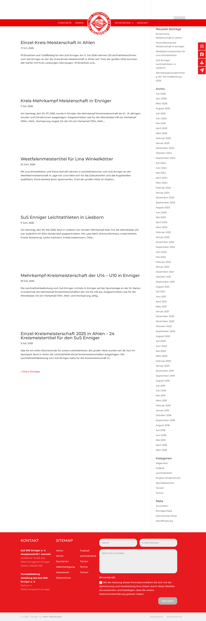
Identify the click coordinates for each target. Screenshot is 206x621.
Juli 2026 (161, 93)
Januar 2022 (162, 266)
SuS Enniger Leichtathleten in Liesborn (62, 217)
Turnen (84, 572)
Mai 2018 (160, 440)
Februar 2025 (163, 138)
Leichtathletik (164, 473)
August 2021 (162, 286)
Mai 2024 (161, 172)
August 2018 (163, 425)
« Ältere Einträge (30, 371)
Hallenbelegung (65, 566)
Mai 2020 (161, 351)
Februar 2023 (163, 232)
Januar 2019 (162, 410)
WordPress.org (164, 520)
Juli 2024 (161, 163)
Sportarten (122, 23)
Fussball (84, 550)
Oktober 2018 (163, 415)
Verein (79, 23)
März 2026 (161, 103)
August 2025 (163, 108)
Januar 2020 (163, 365)
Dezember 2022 (165, 242)
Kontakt (142, 23)
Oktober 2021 (163, 276)
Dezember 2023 (165, 197)
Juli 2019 (160, 385)
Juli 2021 (160, 291)
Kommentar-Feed (166, 515)
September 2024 (165, 158)
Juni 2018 (161, 435)
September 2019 (165, 375)
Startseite (64, 23)
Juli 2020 (161, 341)
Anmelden (162, 505)
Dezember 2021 (165, 271)
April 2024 (161, 177)
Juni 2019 (161, 390)
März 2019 (161, 400)
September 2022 (165, 247)
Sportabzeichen (165, 483)
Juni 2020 (161, 346)
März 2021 (161, 306)
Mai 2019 (160, 395)
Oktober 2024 (164, 153)
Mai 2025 (161, 123)
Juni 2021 (161, 296)
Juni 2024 (161, 167)
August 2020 (163, 336)
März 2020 (161, 356)
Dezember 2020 (165, 316)
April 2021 (161, 301)
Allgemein (162, 463)
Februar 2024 (163, 187)
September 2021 (165, 281)
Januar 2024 (163, 192)
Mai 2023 (161, 217)
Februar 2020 (163, 361)
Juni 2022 (161, 252)
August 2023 (163, 207)
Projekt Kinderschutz (168, 478)
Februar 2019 (163, 405)
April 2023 (161, 222)
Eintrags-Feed (164, 510)
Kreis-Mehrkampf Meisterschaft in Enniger (66, 100)
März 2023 (161, 227)
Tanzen (160, 487)
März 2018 (161, 450)
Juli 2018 (160, 430)
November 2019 (165, 370)
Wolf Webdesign (52, 616)
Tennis (159, 492)
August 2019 (163, 380)
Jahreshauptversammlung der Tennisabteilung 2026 (170, 76)
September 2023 (165, 202)
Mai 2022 (161, 257)
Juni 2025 (161, 118)
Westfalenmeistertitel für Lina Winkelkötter (67, 159)
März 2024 (161, 182)
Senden (167, 601)
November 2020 (165, 321)
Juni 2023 (161, 212)
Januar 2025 (162, 143)
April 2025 (161, 128)
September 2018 (165, 420)
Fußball (160, 468)
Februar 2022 (163, 262)
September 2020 (165, 331)
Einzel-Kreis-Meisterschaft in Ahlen (58, 42)
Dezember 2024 (165, 148)
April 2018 (161, 445)
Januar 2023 (162, 237)
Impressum (62, 572)
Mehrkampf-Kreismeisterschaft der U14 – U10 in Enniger (80, 275)
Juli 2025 (161, 113)
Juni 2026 (161, 98)
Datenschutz (63, 577)
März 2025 (161, 133)
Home (59, 550)
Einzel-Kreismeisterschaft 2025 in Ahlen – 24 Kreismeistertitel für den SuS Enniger (67, 335)
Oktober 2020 (164, 326)
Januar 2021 (162, 311)
